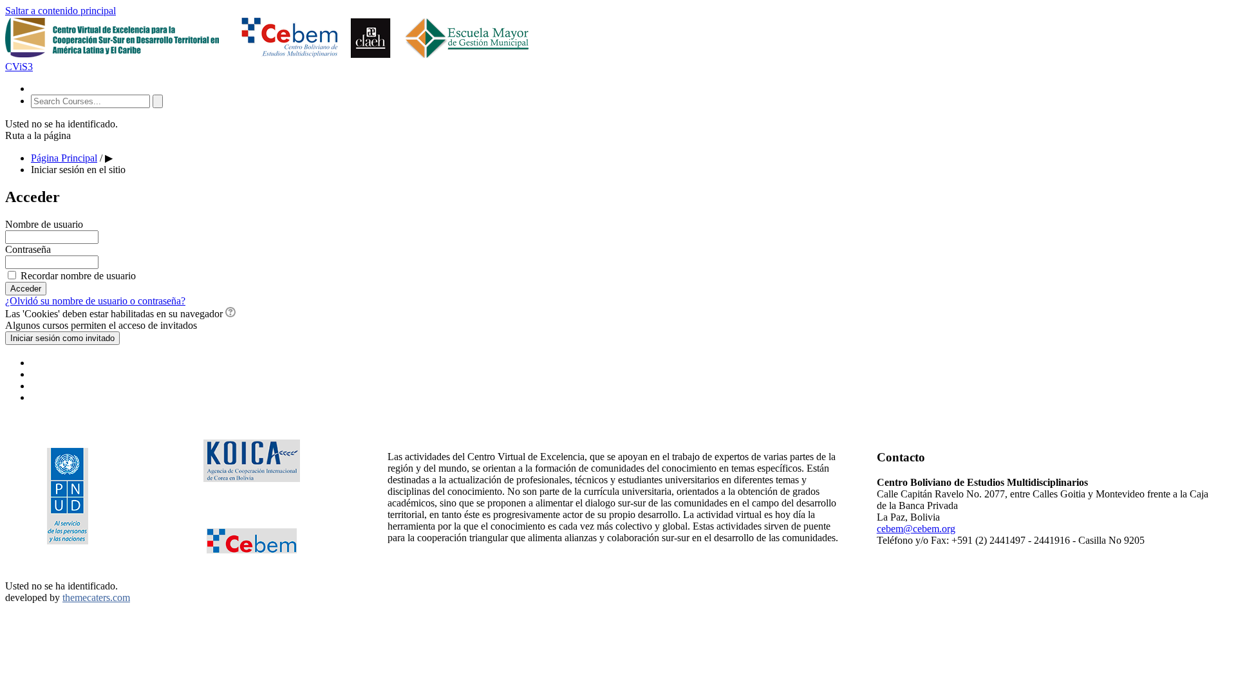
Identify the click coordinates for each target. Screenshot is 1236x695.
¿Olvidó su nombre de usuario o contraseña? (95, 300)
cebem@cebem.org (916, 528)
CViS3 (19, 66)
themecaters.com (96, 597)
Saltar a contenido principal (60, 10)
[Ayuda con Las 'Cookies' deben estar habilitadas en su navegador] (230, 313)
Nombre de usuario (44, 224)
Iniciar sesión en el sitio (78, 169)
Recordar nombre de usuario (78, 275)
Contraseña (28, 249)
